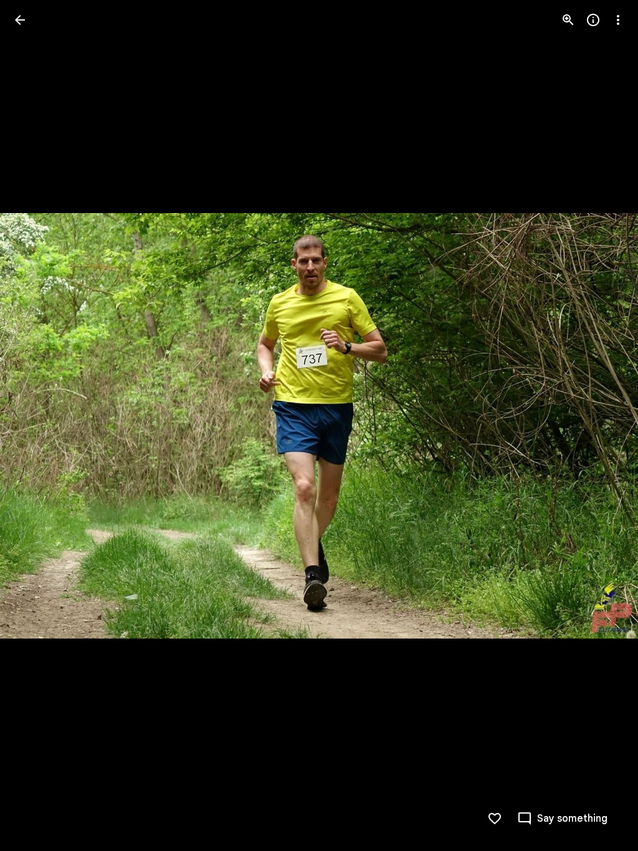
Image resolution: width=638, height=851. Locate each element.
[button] (34, 425)
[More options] (618, 19)
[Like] (494, 818)
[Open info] (593, 19)
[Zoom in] (568, 19)
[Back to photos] (20, 20)
